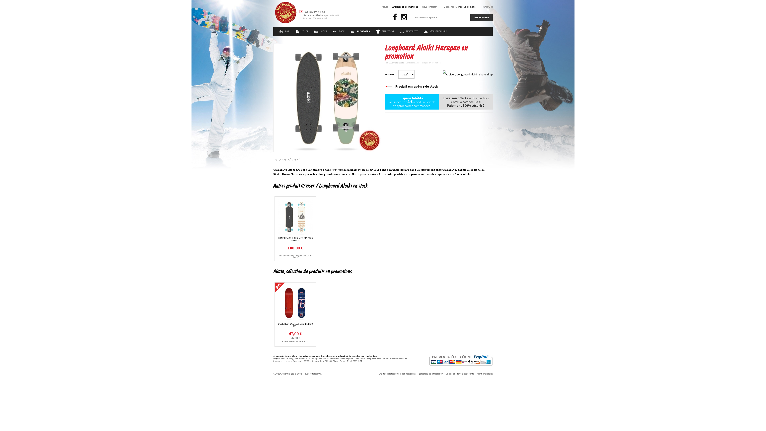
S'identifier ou (460, 6)
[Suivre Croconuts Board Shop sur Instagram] (404, 17)
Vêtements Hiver (438, 31)
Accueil (385, 6)
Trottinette (412, 31)
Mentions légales (485, 373)
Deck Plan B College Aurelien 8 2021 (295, 325)
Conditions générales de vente (460, 373)
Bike (287, 31)
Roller (304, 31)
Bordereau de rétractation (431, 373)
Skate (342, 31)
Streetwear (388, 31)
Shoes (323, 31)
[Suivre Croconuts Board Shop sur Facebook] (395, 17)
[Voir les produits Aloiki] (468, 74)
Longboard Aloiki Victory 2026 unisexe (295, 239)
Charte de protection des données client (397, 373)
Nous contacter (429, 6)
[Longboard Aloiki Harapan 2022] (327, 97)
